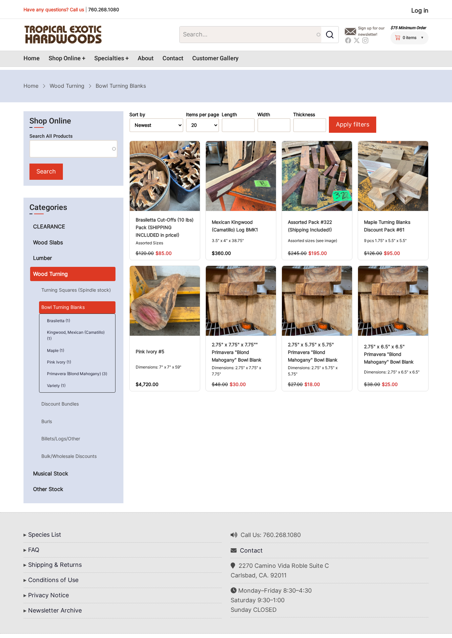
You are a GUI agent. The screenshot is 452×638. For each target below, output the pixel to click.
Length (229, 114)
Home (31, 58)
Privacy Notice (48, 595)
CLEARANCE (49, 226)
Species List (44, 534)
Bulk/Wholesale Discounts (69, 456)
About (146, 58)
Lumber (42, 258)
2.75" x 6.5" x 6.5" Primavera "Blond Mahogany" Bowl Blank (389, 354)
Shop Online (65, 58)
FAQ (33, 549)
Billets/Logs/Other (60, 438)
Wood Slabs (48, 242)
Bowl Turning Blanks (63, 307)
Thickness (304, 114)
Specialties (109, 58)
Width (263, 114)
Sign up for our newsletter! (371, 31)
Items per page (202, 114)
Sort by (137, 114)
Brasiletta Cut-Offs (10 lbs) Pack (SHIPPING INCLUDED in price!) (165, 227)
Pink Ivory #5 (150, 351)
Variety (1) (56, 385)
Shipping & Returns (55, 564)
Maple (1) (55, 350)
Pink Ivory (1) (59, 362)
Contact (172, 58)
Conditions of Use (53, 579)
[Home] (62, 35)
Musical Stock (50, 473)
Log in (420, 10)
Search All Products (50, 136)
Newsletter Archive (55, 610)
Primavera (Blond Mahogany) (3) (77, 373)
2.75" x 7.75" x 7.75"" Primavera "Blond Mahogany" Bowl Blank (236, 352)
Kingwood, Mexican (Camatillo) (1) (76, 335)
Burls (46, 421)
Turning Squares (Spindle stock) (76, 290)
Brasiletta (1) (58, 320)
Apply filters (352, 124)
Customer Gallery (215, 58)
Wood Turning (67, 85)
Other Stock (48, 489)
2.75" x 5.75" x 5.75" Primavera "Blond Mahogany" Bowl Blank (313, 352)
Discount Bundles (60, 404)
